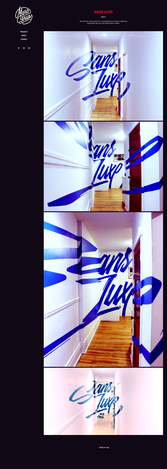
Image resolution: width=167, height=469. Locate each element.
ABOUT (23, 36)
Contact (24, 39)
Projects (23, 32)
